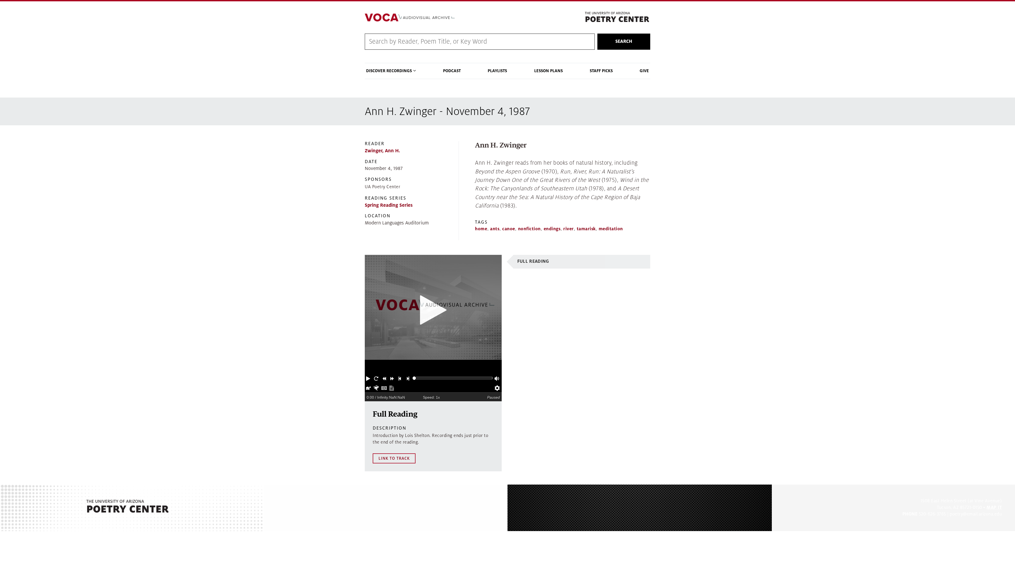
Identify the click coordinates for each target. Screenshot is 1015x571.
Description (389, 428)
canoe (508, 229)
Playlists (497, 71)
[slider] (414, 378)
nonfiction (529, 229)
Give (644, 71)
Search (623, 41)
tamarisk (586, 229)
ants (494, 229)
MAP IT (994, 507)
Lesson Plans (548, 71)
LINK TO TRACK (394, 458)
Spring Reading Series (389, 205)
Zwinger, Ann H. (382, 150)
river (568, 229)
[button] (369, 378)
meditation (611, 229)
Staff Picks (601, 71)
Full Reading (533, 261)
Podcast (452, 71)
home (481, 229)
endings (552, 229)
